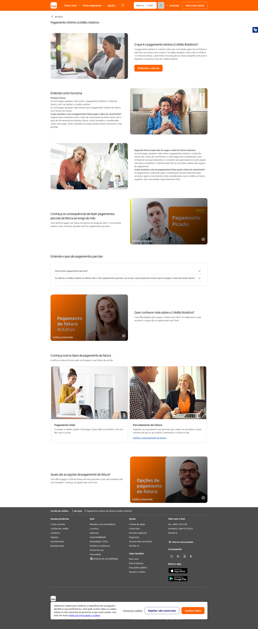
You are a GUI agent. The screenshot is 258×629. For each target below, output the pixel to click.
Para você (134, 558)
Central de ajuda (137, 524)
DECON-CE (134, 545)
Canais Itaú (134, 528)
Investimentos (57, 541)
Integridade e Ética (99, 541)
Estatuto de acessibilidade (105, 558)
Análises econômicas (100, 545)
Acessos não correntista (140, 541)
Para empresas (136, 563)
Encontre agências (138, 532)
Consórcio (55, 532)
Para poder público (138, 567)
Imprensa (94, 532)
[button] (194, 5)
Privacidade (95, 554)
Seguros (54, 537)
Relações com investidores (102, 524)
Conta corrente (58, 524)
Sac (170, 524)
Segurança (134, 537)
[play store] (178, 579)
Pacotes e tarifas (137, 571)
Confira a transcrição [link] (142, 240)
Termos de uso (97, 550)
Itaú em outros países (181, 542)
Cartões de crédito (60, 528)
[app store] (178, 571)
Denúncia (172, 532)
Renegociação (57, 545)
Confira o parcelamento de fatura (149, 437)
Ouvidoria (173, 528)
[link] (122, 5)
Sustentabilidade (98, 537)
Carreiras (94, 528)
